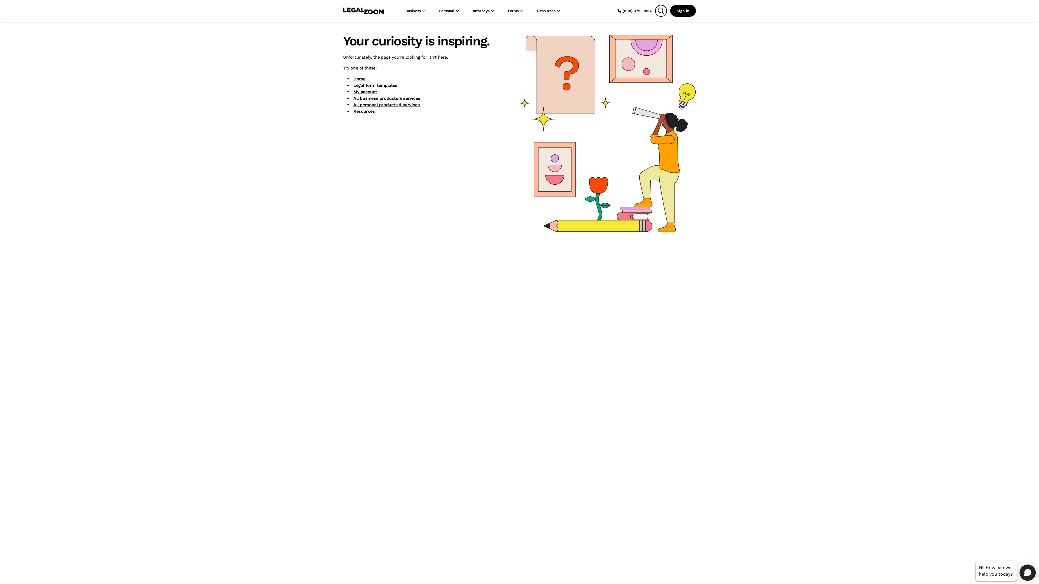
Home (359, 78)
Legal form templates (375, 85)
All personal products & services (386, 104)
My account (365, 91)
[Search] (661, 11)
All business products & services (386, 98)
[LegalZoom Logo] (363, 11)
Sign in (683, 11)
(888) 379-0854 (637, 11)
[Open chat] (1028, 573)
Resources (364, 111)
